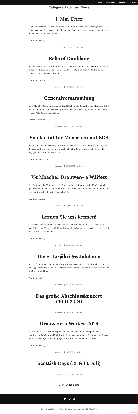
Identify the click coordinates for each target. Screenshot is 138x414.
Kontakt (122, 3)
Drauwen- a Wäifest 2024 (69, 323)
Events (133, 3)
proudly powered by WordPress (85, 409)
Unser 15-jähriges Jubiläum (69, 256)
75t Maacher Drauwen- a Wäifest (69, 177)
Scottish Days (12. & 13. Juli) (69, 363)
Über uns (110, 3)
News (81, 47)
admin (59, 47)
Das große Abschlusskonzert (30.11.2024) (69, 298)
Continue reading (40, 40)
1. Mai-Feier (69, 19)
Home (99, 3)
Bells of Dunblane (69, 58)
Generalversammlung (69, 98)
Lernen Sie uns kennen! (69, 217)
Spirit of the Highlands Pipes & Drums (56, 409)
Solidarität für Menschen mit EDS (69, 137)
